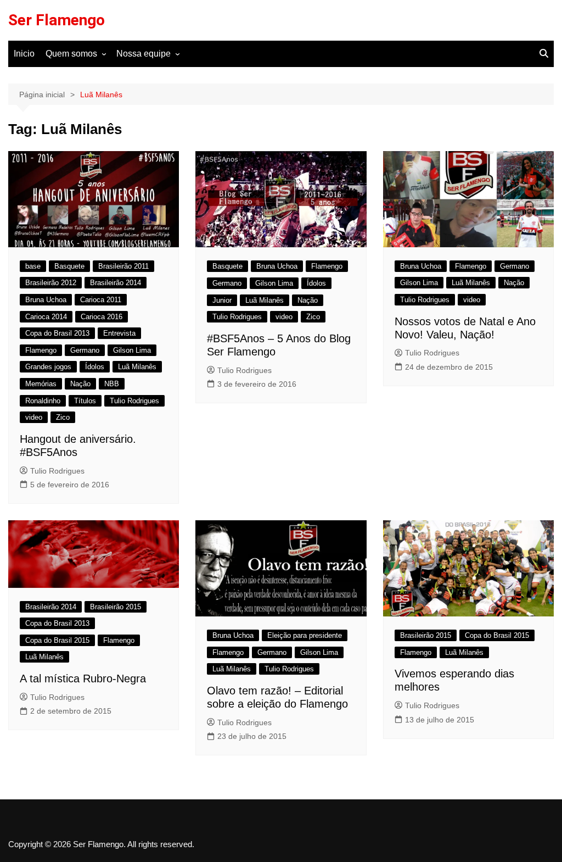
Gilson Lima (132, 350)
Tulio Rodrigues (134, 401)
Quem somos (71, 53)
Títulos (85, 401)
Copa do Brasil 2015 (57, 640)
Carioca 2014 (46, 317)
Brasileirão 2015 (115, 607)
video (33, 417)
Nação (80, 384)
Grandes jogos (48, 367)
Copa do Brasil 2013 (57, 333)
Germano (84, 350)
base (33, 266)
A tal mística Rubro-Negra (83, 678)
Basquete (69, 266)
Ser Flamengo (56, 20)
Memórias (41, 384)
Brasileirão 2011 (123, 266)
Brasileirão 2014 (115, 283)
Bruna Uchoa (45, 300)
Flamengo (41, 350)
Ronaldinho (42, 401)
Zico (63, 417)
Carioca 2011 (100, 300)
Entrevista (119, 333)
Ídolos (94, 367)
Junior (222, 300)
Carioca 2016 (101, 317)
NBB (111, 384)
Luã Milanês (137, 367)
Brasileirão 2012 (50, 283)
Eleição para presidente (304, 635)
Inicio (24, 53)
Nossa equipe (143, 53)
